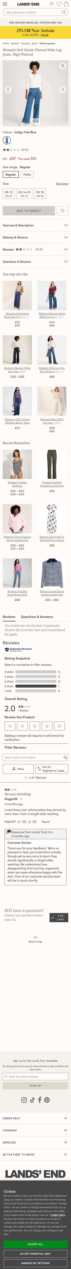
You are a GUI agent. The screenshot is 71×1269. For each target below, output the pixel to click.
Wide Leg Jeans (47, 43)
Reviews (9, 616)
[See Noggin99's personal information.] (20, 798)
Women (15, 43)
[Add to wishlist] (62, 210)
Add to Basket (29, 211)
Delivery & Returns (15, 237)
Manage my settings (35, 1263)
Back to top (35, 941)
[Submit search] (63, 12)
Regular (10, 174)
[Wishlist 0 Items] (58, 4)
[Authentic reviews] (19, 650)
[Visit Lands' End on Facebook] (39, 1101)
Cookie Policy (57, 1214)
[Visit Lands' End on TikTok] (31, 1101)
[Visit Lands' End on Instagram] (24, 1101)
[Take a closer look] (62, 65)
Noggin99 (11, 798)
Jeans (35, 43)
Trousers (25, 43)
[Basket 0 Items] (66, 4)
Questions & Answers (17, 261)
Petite (27, 174)
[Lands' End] (28, 4)
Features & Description (18, 225)
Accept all (35, 1244)
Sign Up (35, 1085)
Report (46, 821)
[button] (10, 726)
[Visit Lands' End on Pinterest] (46, 1101)
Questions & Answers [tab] (37, 616)
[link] (24, 707)
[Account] (52, 4)
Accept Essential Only (35, 1253)
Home (6, 43)
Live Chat (60, 917)
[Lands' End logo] (35, 1174)
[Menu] (5, 4)
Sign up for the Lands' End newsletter (35, 1060)
